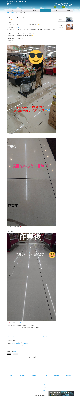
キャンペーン (44, 387)
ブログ (10, 12)
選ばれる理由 (22, 375)
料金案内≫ (9, 336)
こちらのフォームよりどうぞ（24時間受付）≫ (20, 343)
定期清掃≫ (14, 336)
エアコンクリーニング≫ (32, 336)
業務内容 (34, 375)
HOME (8, 12)
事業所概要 (68, 375)
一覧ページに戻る (31, 357)
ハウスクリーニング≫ (21, 336)
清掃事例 (13, 12)
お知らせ (43, 384)
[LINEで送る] (15, 354)
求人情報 (43, 390)
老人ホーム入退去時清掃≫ (43, 336)
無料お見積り (57, 375)
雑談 (42, 381)
